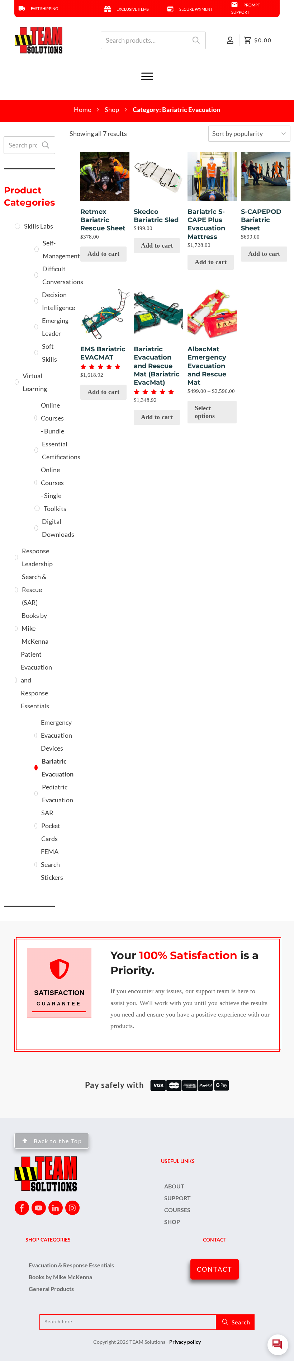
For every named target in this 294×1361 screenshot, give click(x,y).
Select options (205, 411)
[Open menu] (147, 76)
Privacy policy (185, 1342)
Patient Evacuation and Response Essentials (36, 680)
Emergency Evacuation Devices (56, 735)
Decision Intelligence (58, 301)
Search (196, 40)
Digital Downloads (58, 527)
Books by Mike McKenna (35, 628)
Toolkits (55, 508)
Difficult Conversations (62, 275)
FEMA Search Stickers (52, 864)
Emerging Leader (55, 326)
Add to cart (103, 253)
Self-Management (61, 249)
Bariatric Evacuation (58, 767)
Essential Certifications (61, 450)
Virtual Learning (35, 382)
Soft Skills (49, 352)
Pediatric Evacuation (57, 793)
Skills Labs (38, 226)
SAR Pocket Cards (50, 826)
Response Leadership (37, 557)
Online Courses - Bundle (52, 418)
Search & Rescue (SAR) (34, 589)
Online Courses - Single (52, 482)
